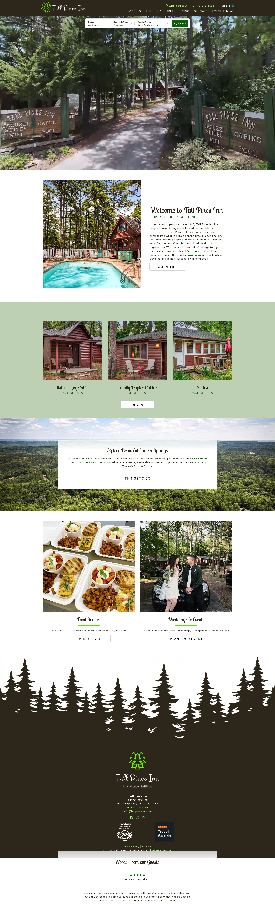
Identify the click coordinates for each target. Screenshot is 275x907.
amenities (194, 255)
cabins (194, 232)
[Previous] (63, 887)
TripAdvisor (143, 817)
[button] (98, 23)
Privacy (146, 846)
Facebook (131, 817)
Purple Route (143, 466)
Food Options (88, 638)
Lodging (137, 404)
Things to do (138, 478)
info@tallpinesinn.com (137, 811)
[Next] (212, 887)
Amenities (167, 267)
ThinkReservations (159, 850)
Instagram (137, 817)
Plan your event (186, 638)
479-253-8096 (205, 5)
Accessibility (131, 846)
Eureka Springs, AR (179, 5)
